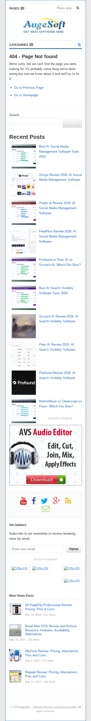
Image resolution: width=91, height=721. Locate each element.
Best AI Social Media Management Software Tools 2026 (59, 151)
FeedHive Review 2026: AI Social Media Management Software (57, 236)
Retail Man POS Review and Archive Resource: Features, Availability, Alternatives (50, 630)
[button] (16, 8)
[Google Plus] (59, 502)
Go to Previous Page (28, 87)
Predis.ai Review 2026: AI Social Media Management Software (57, 208)
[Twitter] (47, 502)
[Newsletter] (48, 510)
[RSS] (79, 45)
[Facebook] (36, 502)
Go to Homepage (26, 95)
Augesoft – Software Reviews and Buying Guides (48, 706)
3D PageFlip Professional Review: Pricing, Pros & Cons (49, 607)
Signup (73, 549)
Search (14, 115)
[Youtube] (26, 502)
